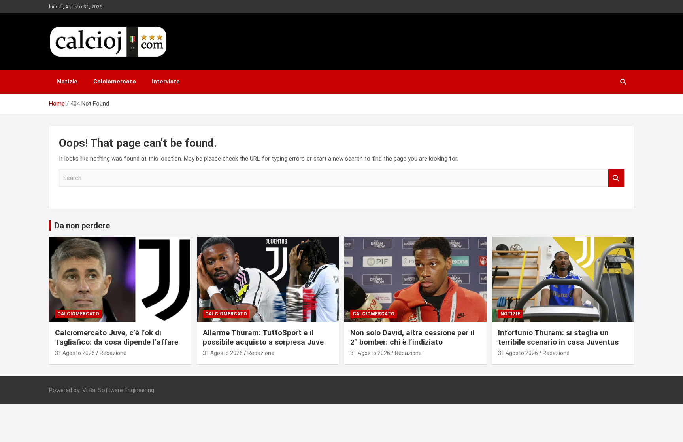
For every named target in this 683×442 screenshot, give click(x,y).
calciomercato (78, 314)
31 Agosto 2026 (75, 353)
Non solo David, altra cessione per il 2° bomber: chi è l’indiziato (412, 337)
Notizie (67, 81)
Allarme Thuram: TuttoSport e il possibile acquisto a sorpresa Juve (263, 337)
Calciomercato (114, 81)
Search (616, 178)
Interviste (166, 81)
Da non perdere (82, 225)
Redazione (113, 353)
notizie (510, 314)
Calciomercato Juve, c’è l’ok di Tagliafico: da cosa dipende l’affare (117, 337)
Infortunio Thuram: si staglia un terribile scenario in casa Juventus (559, 337)
